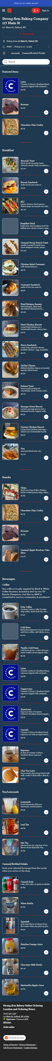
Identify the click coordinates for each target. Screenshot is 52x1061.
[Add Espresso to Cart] (46, 760)
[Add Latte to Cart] (46, 92)
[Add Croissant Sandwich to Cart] (46, 294)
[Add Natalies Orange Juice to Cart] (46, 952)
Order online (8, 1027)
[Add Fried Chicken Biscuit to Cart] (46, 335)
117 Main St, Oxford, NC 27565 (16, 1016)
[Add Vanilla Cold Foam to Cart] (46, 658)
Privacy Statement (27, 1045)
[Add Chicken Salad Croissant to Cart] (46, 273)
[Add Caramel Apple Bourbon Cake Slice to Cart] (46, 559)
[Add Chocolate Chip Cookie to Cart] (46, 133)
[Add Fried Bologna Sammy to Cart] (46, 314)
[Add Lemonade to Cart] (46, 812)
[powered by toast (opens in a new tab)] (15, 1037)
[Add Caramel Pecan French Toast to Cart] (46, 253)
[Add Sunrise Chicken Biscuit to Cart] (46, 437)
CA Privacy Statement (12, 1048)
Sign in (45, 10)
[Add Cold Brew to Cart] (46, 637)
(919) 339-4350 (9, 1014)
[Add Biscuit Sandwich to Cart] (46, 191)
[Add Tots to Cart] (46, 458)
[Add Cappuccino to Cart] (46, 699)
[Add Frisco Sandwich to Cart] (46, 355)
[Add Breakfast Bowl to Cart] (46, 232)
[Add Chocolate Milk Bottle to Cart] (46, 973)
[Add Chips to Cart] (46, 498)
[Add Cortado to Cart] (46, 740)
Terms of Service (10, 1045)
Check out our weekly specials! (26, 3)
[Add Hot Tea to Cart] (46, 853)
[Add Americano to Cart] (46, 719)
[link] (12, 53)
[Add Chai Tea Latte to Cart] (46, 781)
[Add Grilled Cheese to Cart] (46, 376)
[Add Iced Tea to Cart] (46, 832)
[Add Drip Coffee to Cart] (46, 617)
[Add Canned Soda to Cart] (46, 891)
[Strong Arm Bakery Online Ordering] (9, 10)
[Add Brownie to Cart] (46, 112)
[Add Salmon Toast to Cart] (46, 396)
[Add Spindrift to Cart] (46, 932)
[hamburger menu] (3, 10)
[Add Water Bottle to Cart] (46, 911)
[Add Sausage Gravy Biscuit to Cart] (46, 417)
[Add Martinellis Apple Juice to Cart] (46, 993)
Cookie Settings (30, 1048)
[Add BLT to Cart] (46, 212)
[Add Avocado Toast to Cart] (46, 171)
